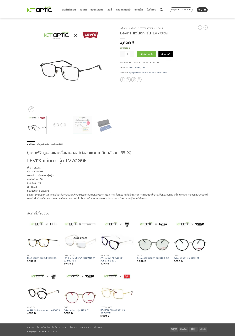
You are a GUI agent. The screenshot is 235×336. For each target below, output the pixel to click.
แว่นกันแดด (96, 10)
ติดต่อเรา (98, 327)
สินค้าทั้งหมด (69, 10)
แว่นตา (83, 10)
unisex (152, 72)
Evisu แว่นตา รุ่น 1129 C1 (76, 310)
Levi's (145, 72)
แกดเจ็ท (139, 10)
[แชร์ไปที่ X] (128, 79)
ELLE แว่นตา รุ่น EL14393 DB (42, 258)
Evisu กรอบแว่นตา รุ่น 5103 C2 (153, 258)
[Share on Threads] (133, 79)
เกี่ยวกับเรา (73, 327)
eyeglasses (135, 72)
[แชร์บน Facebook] (122, 79)
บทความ (30, 327)
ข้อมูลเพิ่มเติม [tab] (43, 144)
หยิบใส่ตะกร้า (146, 54)
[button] (161, 9)
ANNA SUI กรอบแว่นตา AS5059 (43, 310)
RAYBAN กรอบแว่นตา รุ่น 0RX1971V (112, 311)
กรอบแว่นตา (162, 72)
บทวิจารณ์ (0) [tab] (57, 144)
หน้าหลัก (123, 28)
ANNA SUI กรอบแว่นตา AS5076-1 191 (112, 259)
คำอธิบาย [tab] (31, 144)
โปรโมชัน (151, 10)
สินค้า (133, 28)
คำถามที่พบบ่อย (43, 327)
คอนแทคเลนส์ (123, 10)
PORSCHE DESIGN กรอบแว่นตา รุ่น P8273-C (79, 259)
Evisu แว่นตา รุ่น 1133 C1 (186, 258)
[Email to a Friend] (139, 79)
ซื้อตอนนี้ (165, 54)
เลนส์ (109, 10)
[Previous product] (206, 27)
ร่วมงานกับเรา (86, 327)
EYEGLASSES (146, 28)
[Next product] (200, 27)
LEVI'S (160, 28)
